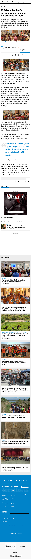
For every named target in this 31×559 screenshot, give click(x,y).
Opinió (23, 492)
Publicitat (4, 516)
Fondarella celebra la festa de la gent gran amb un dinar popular (15, 468)
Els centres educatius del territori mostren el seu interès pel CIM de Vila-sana (14, 362)
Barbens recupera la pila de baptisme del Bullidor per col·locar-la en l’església (15, 442)
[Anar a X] (16, 480)
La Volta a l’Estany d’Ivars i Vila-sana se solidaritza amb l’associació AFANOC (14, 416)
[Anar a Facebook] (14, 480)
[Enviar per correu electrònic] (12, 55)
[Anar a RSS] (26, 480)
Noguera (13, 503)
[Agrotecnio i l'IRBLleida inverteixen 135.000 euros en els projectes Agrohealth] (15, 269)
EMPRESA (4, 495)
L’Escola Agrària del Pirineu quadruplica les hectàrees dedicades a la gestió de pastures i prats (15, 335)
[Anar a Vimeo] (24, 480)
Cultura (4, 506)
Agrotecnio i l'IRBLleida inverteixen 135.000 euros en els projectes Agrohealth (13, 281)
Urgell (13, 506)
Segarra (13, 498)
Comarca (4, 6)
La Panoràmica (5, 503)
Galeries (23, 494)
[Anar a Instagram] (21, 480)
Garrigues (13, 493)
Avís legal (4, 521)
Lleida (12, 490)
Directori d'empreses (5, 499)
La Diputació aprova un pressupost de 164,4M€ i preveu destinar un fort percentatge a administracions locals (14, 308)
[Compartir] (15, 55)
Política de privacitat (8, 518)
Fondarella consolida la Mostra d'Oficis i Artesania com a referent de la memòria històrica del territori (15, 390)
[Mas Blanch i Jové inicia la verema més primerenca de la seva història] (3, 226)
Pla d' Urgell (14, 495)
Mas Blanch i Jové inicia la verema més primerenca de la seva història (15, 227)
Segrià (12, 501)
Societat (4, 493)
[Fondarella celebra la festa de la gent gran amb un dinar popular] (15, 456)
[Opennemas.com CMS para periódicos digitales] (15, 533)
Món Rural (5, 490)
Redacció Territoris (10, 47)
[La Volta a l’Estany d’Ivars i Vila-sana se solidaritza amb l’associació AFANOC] (15, 405)
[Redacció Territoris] (2, 47)
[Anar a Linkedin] (19, 480)
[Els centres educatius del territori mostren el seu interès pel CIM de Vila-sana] (15, 350)
